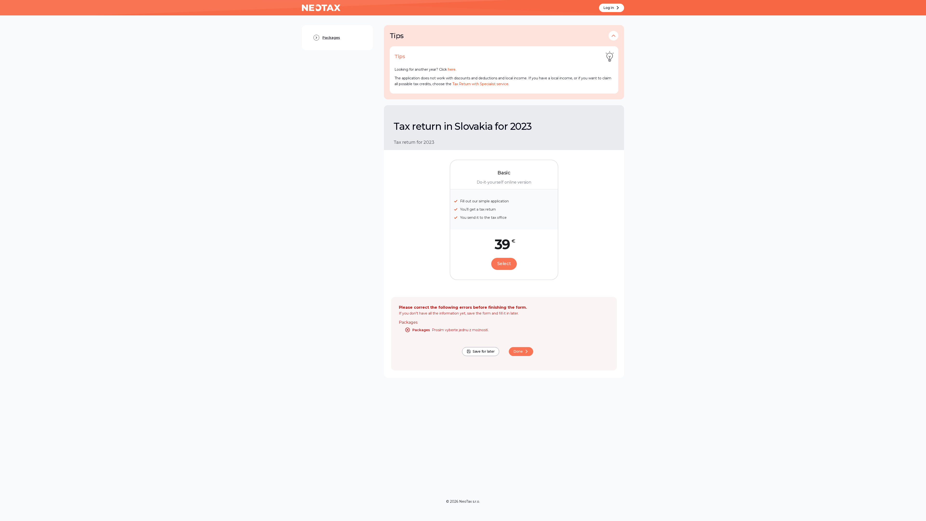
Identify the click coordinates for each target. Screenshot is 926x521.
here (452, 69)
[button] (613, 36)
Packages (408, 322)
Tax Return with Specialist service (480, 84)
